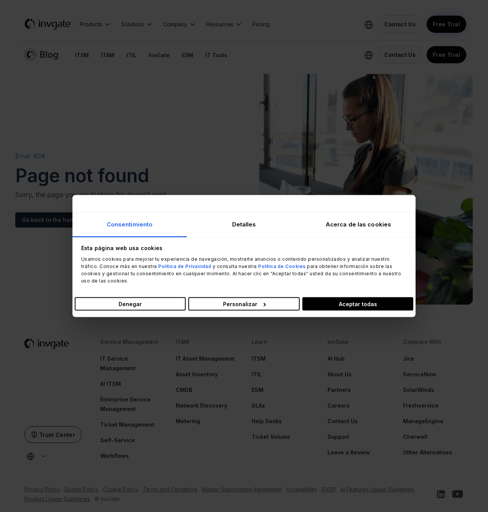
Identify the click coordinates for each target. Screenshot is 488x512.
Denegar (130, 304)
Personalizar (240, 304)
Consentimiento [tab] (129, 224)
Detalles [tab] (244, 224)
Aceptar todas (358, 304)
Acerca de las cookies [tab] (358, 224)
